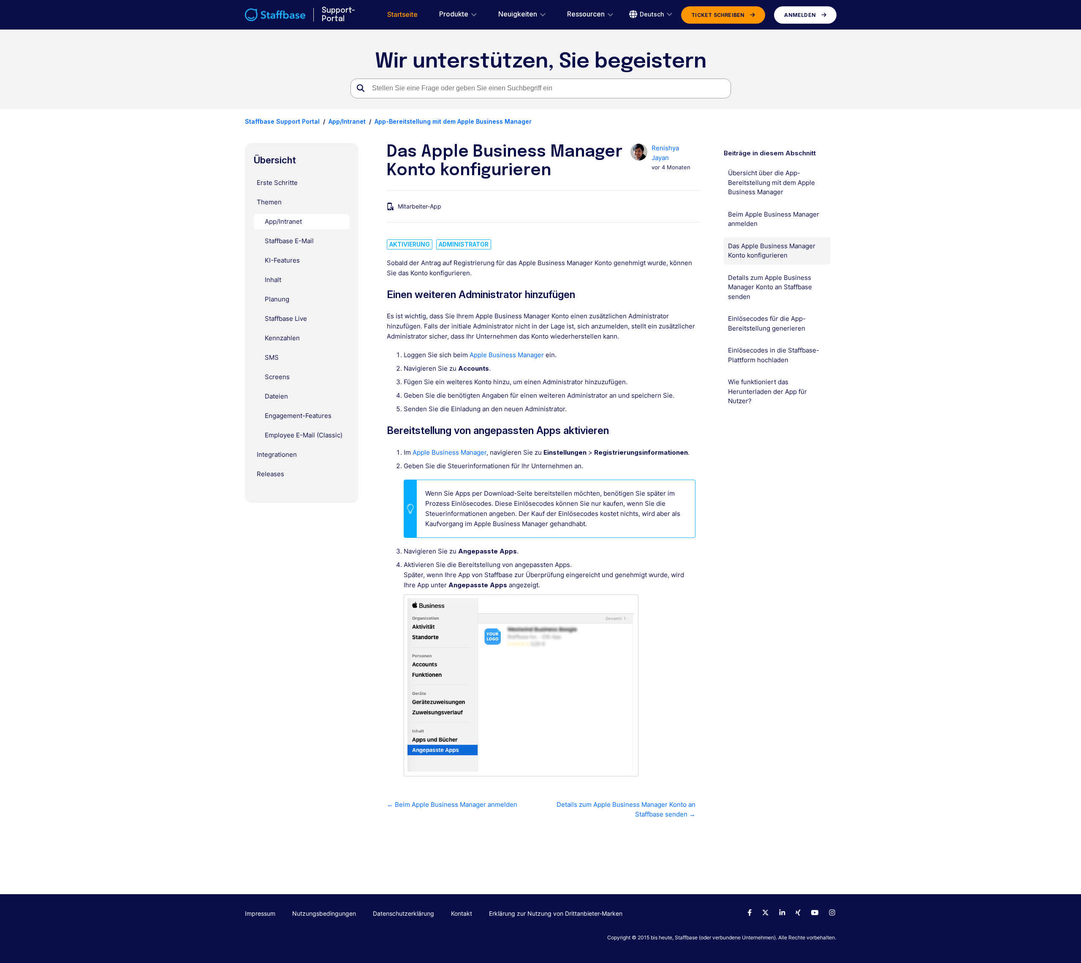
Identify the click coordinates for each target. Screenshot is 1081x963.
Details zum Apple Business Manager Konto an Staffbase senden (770, 287)
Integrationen (277, 454)
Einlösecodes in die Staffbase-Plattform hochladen (773, 355)
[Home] (275, 15)
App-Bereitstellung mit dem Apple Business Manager (453, 121)
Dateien (276, 396)
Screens (277, 377)
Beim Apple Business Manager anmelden (773, 219)
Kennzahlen (282, 338)
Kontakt (461, 913)
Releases (270, 474)
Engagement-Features (298, 416)
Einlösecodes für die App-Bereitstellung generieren (767, 323)
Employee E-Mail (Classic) (303, 435)
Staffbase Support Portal (282, 121)
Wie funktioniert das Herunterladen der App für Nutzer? (767, 391)
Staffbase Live (286, 319)
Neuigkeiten (517, 14)
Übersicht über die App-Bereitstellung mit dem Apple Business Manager (771, 182)
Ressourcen (586, 14)
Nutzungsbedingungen (324, 913)
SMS (272, 357)
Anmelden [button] (800, 15)
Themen (269, 202)
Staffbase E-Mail (289, 241)
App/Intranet (347, 121)
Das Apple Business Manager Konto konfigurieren (771, 251)
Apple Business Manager (507, 355)
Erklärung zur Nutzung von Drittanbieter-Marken (555, 913)
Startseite (402, 15)
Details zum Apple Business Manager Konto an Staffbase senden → (626, 809)
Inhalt (273, 280)
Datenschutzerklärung (403, 913)
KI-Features (282, 260)
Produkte (453, 14)
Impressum (260, 913)
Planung (277, 299)
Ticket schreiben (717, 15)
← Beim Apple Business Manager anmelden (452, 804)
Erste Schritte (277, 183)
